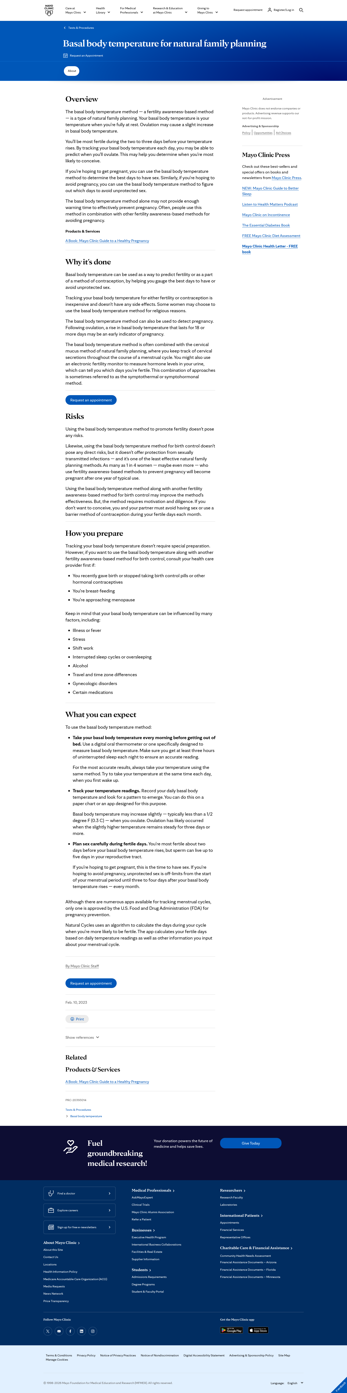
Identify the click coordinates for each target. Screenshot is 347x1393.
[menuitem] (71, 71)
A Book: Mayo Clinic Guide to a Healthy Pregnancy (107, 240)
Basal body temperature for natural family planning (164, 43)
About (72, 71)
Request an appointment (91, 400)
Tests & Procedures (81, 28)
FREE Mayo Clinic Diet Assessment (271, 235)
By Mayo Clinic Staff (82, 965)
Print (80, 1019)
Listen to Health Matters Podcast (270, 204)
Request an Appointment (86, 55)
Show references (79, 1037)
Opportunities (263, 133)
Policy (246, 133)
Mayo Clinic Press (286, 177)
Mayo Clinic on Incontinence (266, 214)
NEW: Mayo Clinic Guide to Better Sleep (270, 191)
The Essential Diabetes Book (266, 225)
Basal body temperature (86, 1116)
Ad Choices (283, 133)
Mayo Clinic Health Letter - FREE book (270, 249)
